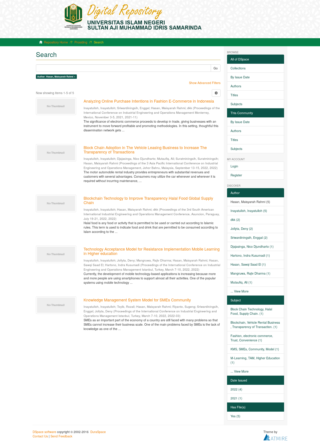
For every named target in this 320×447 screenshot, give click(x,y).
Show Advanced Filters (205, 83)
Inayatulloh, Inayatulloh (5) (249, 210)
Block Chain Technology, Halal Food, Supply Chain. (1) (251, 311)
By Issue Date (240, 77)
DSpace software (44, 432)
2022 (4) (236, 389)
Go (216, 68)
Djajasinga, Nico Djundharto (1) (252, 246)
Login (234, 166)
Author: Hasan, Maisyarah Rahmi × (56, 76)
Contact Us (40, 436)
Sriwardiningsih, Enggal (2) (249, 237)
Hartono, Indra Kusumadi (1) (250, 255)
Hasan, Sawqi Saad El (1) (248, 264)
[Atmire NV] (275, 436)
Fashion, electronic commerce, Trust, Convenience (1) (252, 338)
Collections (238, 68)
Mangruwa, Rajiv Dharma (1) (250, 273)
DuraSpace (98, 432)
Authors (236, 86)
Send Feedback (61, 436)
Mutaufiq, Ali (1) (241, 282)
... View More (240, 291)
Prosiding (80, 42)
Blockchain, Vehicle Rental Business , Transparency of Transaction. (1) (255, 324)
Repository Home (56, 42)
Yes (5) (235, 416)
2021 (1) (236, 398)
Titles (234, 95)
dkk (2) (235, 219)
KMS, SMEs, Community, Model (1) (255, 349)
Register (236, 175)
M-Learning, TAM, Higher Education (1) (255, 360)
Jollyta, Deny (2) (242, 228)
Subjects (236, 104)
